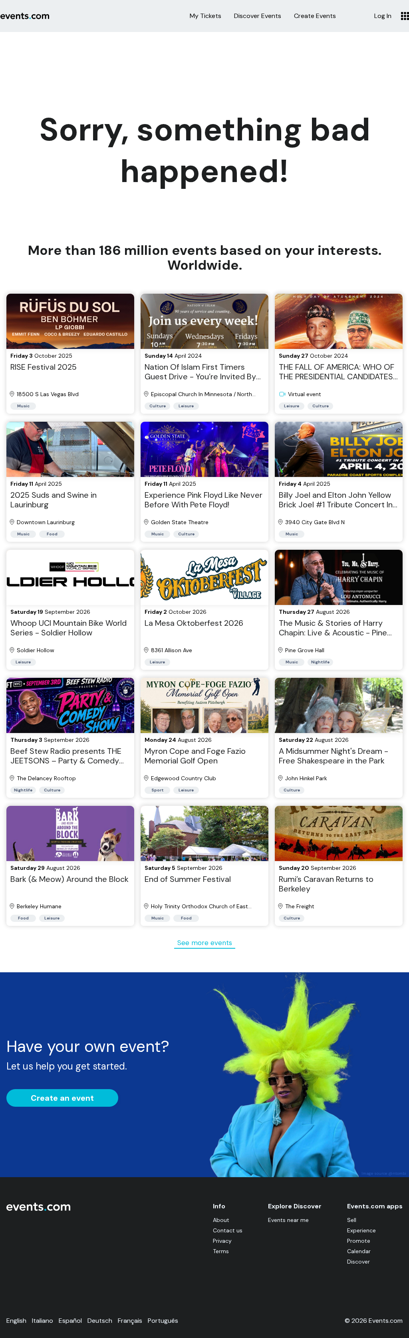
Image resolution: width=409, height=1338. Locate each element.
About (221, 1220)
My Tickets (205, 16)
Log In (382, 16)
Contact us (227, 1230)
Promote (358, 1240)
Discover (358, 1261)
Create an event (62, 1098)
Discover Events (257, 16)
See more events (204, 942)
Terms (221, 1251)
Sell (351, 1220)
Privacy (222, 1240)
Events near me (288, 1220)
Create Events (315, 16)
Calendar (359, 1251)
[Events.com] (38, 1209)
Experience (361, 1230)
